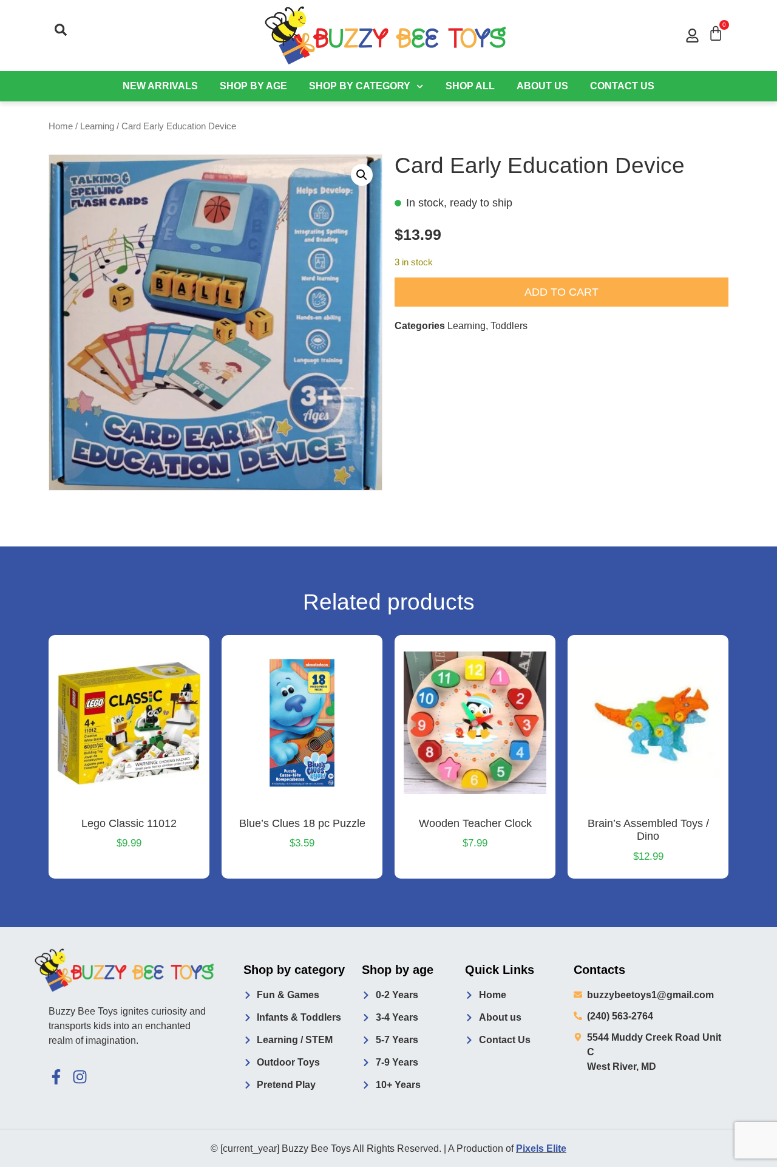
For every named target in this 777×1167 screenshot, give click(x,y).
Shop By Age (253, 86)
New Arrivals (160, 86)
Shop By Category (359, 86)
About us (542, 86)
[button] (61, 30)
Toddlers (509, 326)
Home (61, 126)
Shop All (470, 86)
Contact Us (622, 86)
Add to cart (561, 292)
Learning (97, 126)
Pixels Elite (541, 1148)
